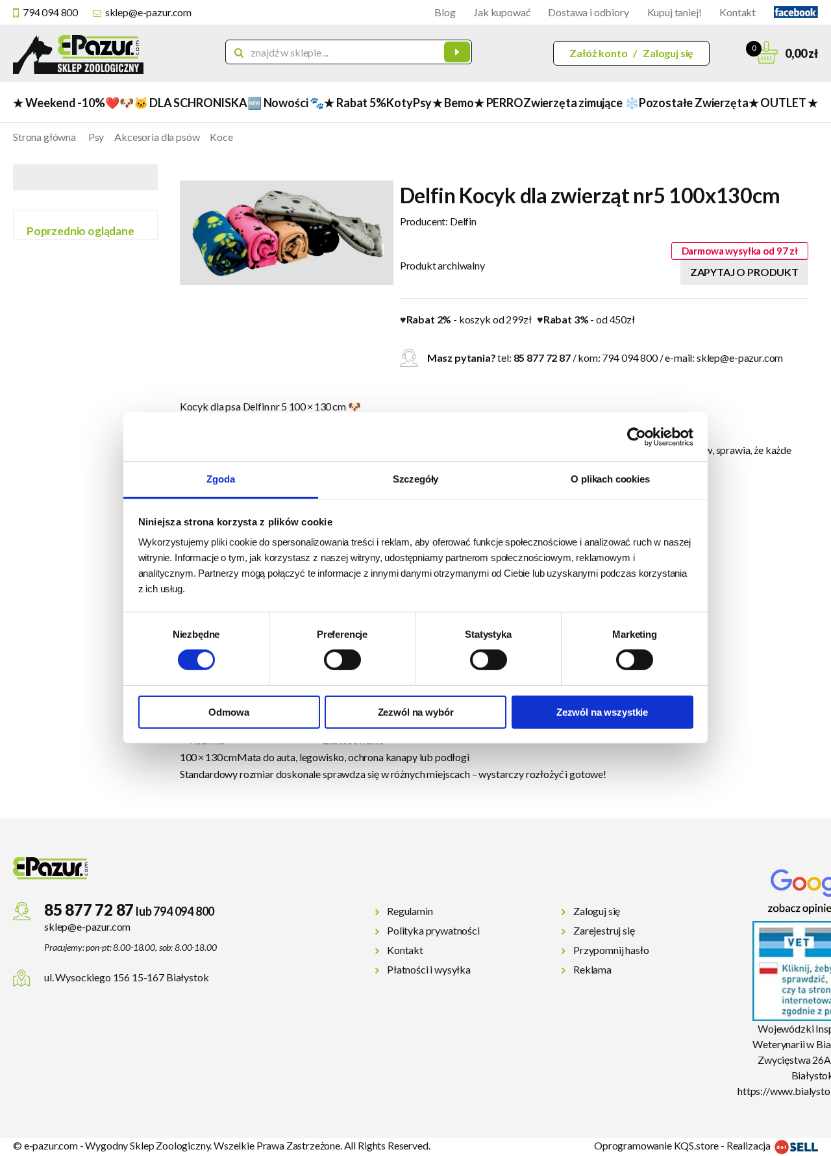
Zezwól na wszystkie (602, 712)
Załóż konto (598, 53)
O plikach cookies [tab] (610, 478)
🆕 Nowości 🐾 (285, 102)
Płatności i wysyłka (429, 969)
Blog (444, 12)
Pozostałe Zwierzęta (694, 102)
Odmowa (228, 712)
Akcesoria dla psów (156, 137)
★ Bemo (453, 102)
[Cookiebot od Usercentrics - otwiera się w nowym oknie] (636, 436)
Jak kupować (501, 12)
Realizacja (749, 1145)
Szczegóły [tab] (416, 478)
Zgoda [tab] (220, 478)
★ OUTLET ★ (783, 102)
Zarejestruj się (604, 930)
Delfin (463, 221)
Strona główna (44, 137)
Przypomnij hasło (611, 950)
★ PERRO (498, 102)
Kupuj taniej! (674, 12)
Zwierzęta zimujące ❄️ (580, 102)
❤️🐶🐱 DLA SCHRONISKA (176, 102)
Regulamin (410, 911)
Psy (422, 102)
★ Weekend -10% (59, 102)
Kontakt (737, 12)
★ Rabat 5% (355, 102)
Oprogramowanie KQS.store (656, 1145)
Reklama (592, 969)
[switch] (342, 659)
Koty (399, 102)
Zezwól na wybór (416, 712)
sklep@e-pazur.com (148, 12)
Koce (221, 137)
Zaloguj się (668, 53)
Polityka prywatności (433, 930)
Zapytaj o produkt (744, 272)
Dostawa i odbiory (588, 12)
